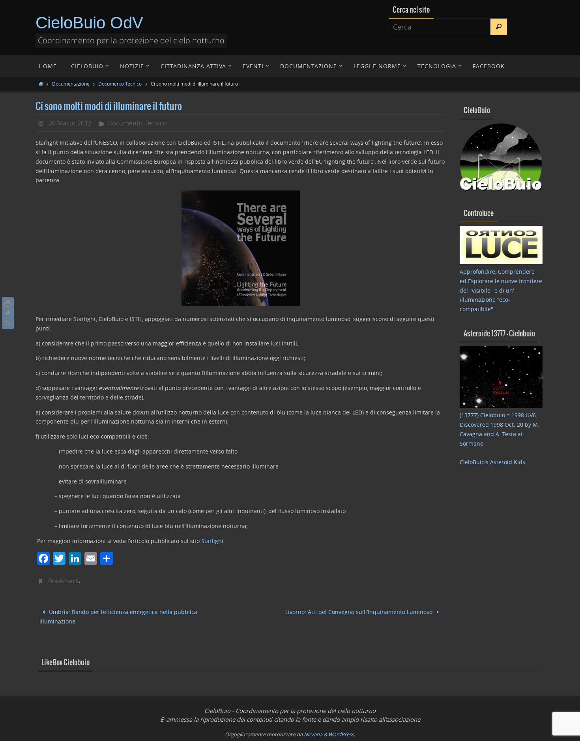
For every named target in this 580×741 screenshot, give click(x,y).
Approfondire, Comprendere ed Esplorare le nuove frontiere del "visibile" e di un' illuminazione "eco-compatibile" (501, 290)
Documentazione (71, 83)
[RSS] (8, 323)
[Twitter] (8, 313)
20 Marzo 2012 (70, 123)
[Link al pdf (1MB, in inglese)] (240, 304)
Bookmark (63, 581)
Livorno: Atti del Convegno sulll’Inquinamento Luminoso (359, 612)
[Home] (40, 83)
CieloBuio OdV (89, 23)
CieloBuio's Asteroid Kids (492, 462)
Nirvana (313, 734)
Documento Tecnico (120, 83)
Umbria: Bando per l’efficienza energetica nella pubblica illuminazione (118, 616)
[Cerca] (498, 27)
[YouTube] (8, 303)
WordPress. (341, 734)
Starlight (212, 541)
